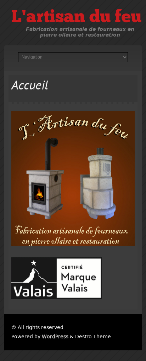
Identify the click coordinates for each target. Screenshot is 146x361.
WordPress (55, 336)
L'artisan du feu (76, 17)
